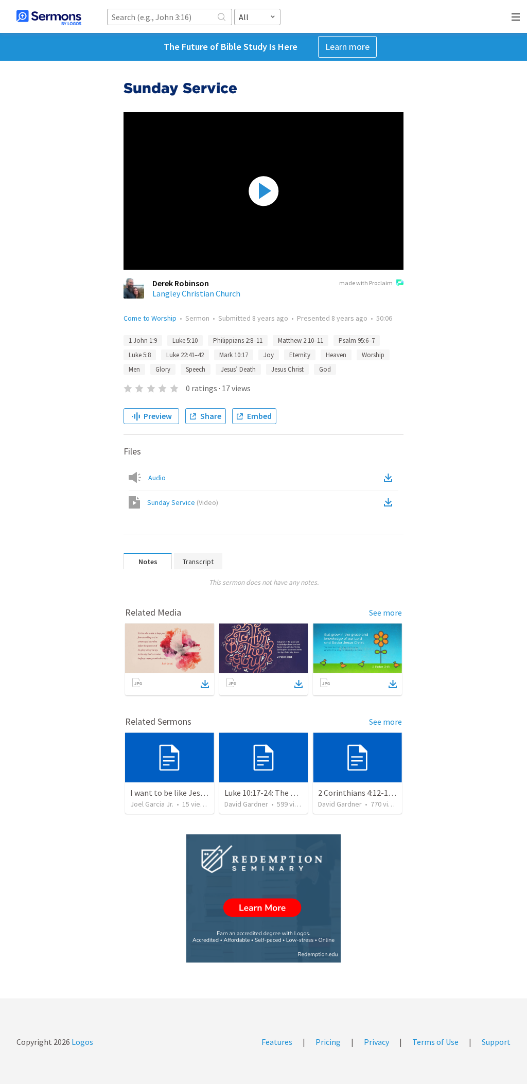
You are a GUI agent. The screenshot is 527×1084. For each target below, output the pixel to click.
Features (276, 1042)
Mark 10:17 (233, 355)
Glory (162, 369)
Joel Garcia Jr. (151, 804)
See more (385, 612)
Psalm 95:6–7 (357, 340)
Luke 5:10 (185, 340)
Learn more (347, 47)
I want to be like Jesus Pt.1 (177, 793)
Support (496, 1042)
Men (134, 369)
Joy (269, 355)
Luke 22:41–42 (185, 355)
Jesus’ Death (238, 369)
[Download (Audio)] (390, 477)
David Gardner (246, 804)
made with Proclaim (366, 283)
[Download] (205, 684)
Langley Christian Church (196, 293)
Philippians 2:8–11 (237, 340)
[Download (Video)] (390, 502)
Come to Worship (150, 318)
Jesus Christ (287, 369)
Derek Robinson (180, 283)
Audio (157, 477)
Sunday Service (182, 502)
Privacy (376, 1042)
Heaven (336, 355)
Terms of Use (435, 1042)
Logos (81, 1042)
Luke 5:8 (140, 355)
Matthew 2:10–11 (300, 340)
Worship (373, 355)
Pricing (328, 1042)
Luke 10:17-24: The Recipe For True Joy (291, 793)
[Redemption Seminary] (263, 898)
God (325, 369)
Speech (195, 369)
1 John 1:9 (143, 340)
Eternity (299, 355)
